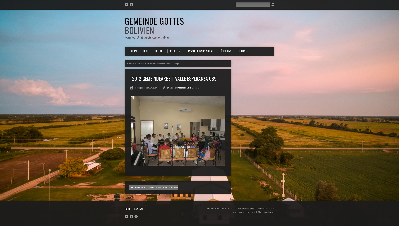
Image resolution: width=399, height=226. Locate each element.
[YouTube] (126, 4)
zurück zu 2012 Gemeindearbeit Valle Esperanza (156, 187)
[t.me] (136, 216)
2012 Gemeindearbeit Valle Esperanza (184, 88)
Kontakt (138, 209)
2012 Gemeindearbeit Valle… (159, 64)
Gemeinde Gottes (154, 25)
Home (129, 64)
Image (176, 64)
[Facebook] (131, 4)
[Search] (272, 4)
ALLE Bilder (139, 64)
